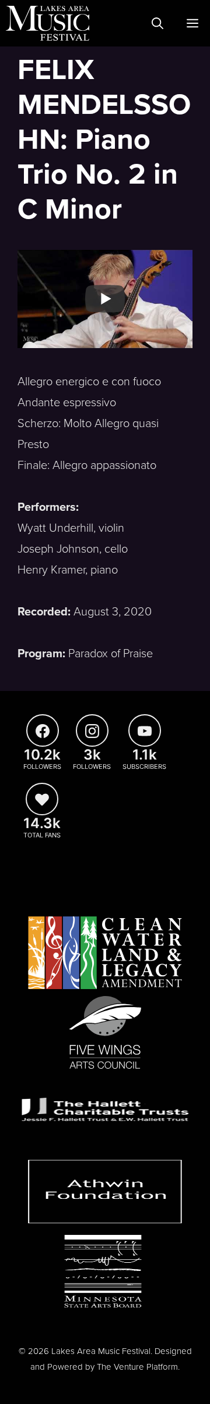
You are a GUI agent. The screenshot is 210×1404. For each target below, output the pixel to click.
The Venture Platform (137, 1367)
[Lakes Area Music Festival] (47, 23)
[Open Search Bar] (157, 23)
